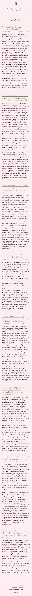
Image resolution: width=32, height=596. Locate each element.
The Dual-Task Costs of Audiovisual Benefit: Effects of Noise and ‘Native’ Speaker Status (15, 29)
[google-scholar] (19, 589)
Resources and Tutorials (16, 8)
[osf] (13, 589)
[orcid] (17, 589)
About (13, 7)
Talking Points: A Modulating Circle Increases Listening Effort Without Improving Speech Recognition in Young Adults (15, 320)
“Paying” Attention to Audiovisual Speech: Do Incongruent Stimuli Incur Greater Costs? (15, 459)
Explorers (14, 10)
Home (8, 7)
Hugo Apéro (23, 585)
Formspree (21, 587)
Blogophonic (14, 587)
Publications (21, 7)
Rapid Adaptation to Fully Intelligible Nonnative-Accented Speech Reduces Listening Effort (15, 257)
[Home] (16, 3)
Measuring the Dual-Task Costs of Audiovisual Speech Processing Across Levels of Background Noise (15, 189)
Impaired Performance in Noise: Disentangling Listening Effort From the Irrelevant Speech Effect (15, 98)
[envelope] (21, 589)
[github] (15, 589)
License (16, 592)
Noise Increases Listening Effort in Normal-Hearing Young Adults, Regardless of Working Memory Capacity (16, 534)
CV (20, 10)
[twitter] (11, 589)
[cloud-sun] (9, 589)
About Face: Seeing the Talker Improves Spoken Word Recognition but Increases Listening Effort (14, 390)
